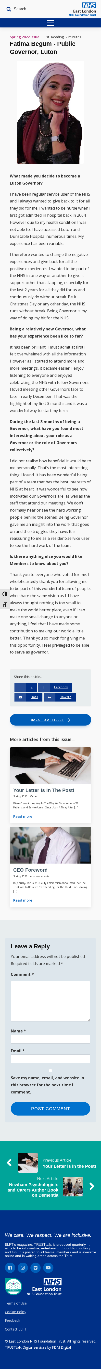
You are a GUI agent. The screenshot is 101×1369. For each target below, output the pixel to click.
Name (18, 1031)
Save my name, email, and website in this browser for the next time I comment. (47, 1085)
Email (18, 1051)
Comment (22, 974)
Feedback (12, 1320)
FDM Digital (61, 1347)
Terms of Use (16, 1303)
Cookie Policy (15, 1311)
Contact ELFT (15, 1329)
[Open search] (15, 9)
